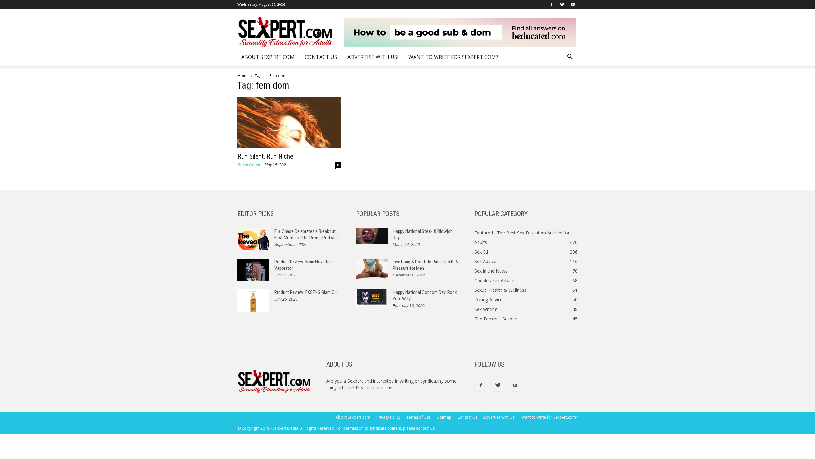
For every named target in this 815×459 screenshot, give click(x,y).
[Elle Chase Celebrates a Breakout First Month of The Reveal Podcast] (253, 239)
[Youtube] (573, 4)
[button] (570, 57)
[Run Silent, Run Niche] (289, 122)
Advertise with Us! (372, 57)
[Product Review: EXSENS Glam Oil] (253, 300)
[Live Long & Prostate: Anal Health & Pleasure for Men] (372, 269)
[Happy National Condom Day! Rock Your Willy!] (372, 297)
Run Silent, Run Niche (265, 156)
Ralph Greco (248, 165)
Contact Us (321, 57)
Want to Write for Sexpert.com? (453, 57)
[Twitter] (562, 4)
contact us (381, 387)
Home (243, 75)
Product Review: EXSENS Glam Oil (305, 292)
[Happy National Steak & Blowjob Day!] (372, 236)
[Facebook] (551, 4)
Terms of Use (419, 417)
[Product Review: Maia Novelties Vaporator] (253, 270)
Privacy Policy (388, 417)
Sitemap (444, 417)
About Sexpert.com (267, 57)
